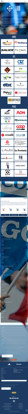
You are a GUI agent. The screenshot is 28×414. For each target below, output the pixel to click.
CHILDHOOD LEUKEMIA (17, 372)
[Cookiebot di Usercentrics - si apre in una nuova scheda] (24, 198)
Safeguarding (20, 403)
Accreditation (2, 377)
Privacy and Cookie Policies (7, 403)
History (2, 374)
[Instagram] (14, 398)
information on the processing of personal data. (21, 382)
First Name (3, 327)
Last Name (3, 330)
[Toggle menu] (4, 1)
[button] (3, 337)
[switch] (11, 210)
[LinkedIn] (17, 398)
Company (3, 339)
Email (2, 333)
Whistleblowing (21, 406)
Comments (3, 342)
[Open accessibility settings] (26, 410)
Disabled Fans (2, 378)
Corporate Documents (7, 409)
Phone (3, 336)
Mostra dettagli (24, 212)
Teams (1, 375)
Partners (2, 376)
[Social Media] (10, 398)
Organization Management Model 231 (7, 406)
